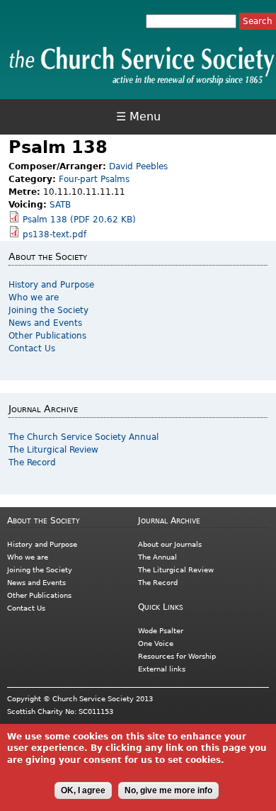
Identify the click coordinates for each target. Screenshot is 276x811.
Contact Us (31, 348)
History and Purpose (51, 285)
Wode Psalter (160, 631)
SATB (60, 205)
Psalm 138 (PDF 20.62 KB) (79, 220)
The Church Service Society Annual (83, 437)
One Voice (155, 643)
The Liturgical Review (53, 450)
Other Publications (47, 336)
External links (161, 669)
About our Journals (170, 544)
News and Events (45, 323)
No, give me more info (168, 790)
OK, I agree (83, 790)
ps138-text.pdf (54, 234)
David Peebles (138, 166)
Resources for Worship (177, 656)
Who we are (33, 297)
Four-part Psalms (94, 179)
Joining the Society (48, 310)
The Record (32, 462)
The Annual (157, 557)
